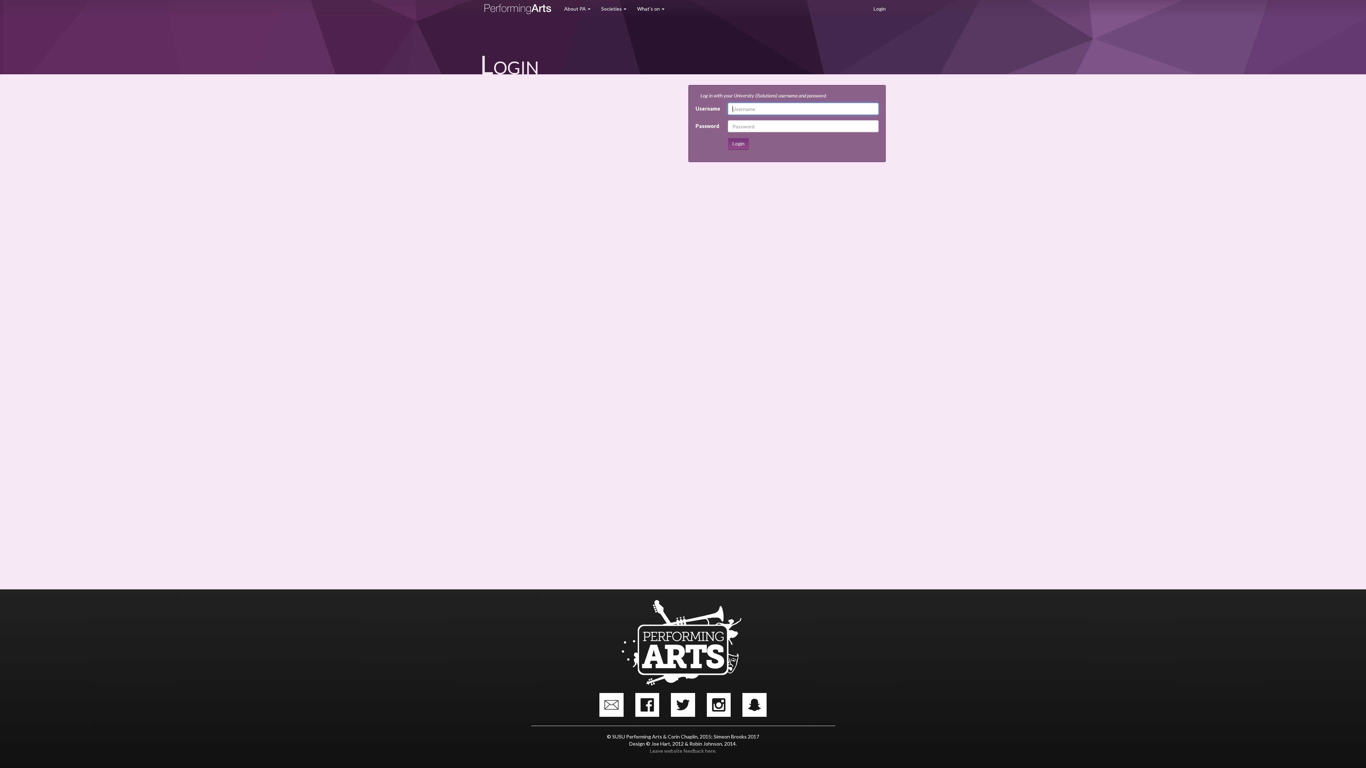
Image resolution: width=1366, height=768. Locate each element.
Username (707, 109)
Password (707, 126)
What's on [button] (649, 9)
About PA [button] (575, 9)
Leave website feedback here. (683, 751)
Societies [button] (612, 9)
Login (880, 9)
